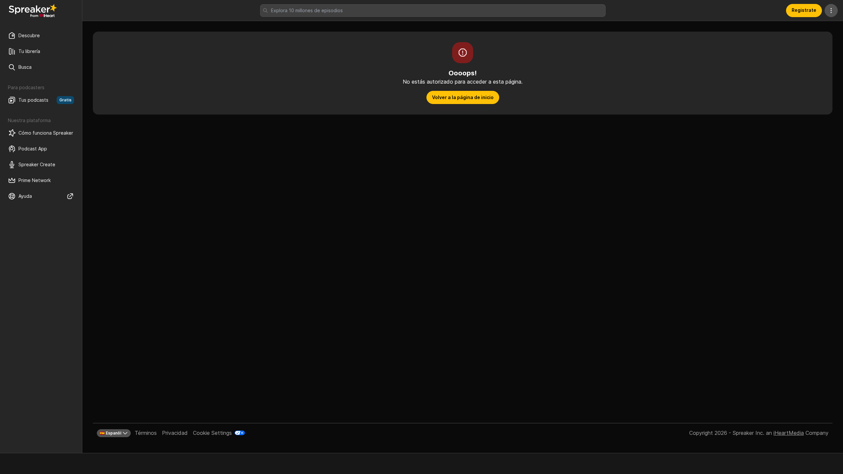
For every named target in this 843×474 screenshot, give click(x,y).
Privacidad (175, 433)
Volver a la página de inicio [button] (463, 97)
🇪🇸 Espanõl (110, 433)
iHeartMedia (789, 433)
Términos (146, 433)
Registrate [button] (804, 10)
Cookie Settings (212, 433)
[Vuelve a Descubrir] (33, 10)
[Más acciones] (831, 10)
